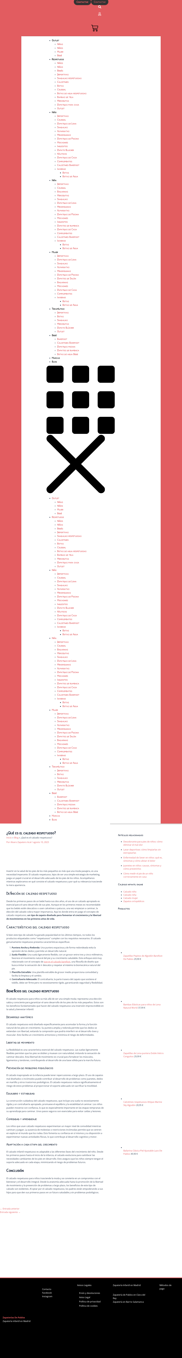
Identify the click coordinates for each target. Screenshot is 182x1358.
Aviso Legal (84, 1297)
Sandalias (62, 127)
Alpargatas (63, 131)
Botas (60, 86)
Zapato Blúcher (65, 328)
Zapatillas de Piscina (68, 138)
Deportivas (63, 74)
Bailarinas (62, 191)
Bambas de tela (65, 97)
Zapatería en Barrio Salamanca (128, 1301)
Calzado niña (129, 894)
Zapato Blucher (65, 150)
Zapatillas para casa (68, 104)
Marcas (56, 358)
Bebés (60, 70)
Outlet (55, 40)
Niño (54, 112)
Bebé (59, 55)
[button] (103, 430)
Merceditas (63, 101)
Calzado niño (129, 891)
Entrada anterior (9, 1208)
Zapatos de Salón (66, 278)
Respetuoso (58, 59)
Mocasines (62, 142)
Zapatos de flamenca (68, 225)
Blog (54, 361)
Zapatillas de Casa (67, 157)
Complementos (64, 161)
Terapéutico (58, 309)
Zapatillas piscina (66, 346)
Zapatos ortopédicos (133, 901)
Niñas (60, 44)
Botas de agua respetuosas (71, 93)
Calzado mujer (130, 898)
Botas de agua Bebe (67, 354)
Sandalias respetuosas (69, 78)
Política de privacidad (90, 1301)
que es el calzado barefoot (57, 961)
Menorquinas (64, 135)
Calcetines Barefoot (68, 165)
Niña (54, 180)
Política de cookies (88, 1305)
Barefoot (62, 339)
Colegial (61, 89)
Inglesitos (62, 146)
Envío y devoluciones (89, 1293)
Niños (60, 48)
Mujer (60, 52)
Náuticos (62, 154)
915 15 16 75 (82, 7)
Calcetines (63, 82)
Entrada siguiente (10, 1212)
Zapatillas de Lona (66, 123)
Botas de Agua (70, 176)
